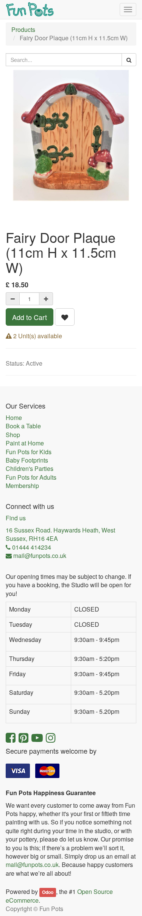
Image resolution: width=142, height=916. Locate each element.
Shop (13, 435)
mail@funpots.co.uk (32, 864)
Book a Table (23, 426)
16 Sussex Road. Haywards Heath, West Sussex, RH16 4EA (60, 534)
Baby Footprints (27, 460)
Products (23, 29)
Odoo (47, 892)
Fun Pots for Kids (28, 452)
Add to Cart (29, 317)
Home (14, 418)
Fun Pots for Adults (31, 477)
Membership (22, 486)
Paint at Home (25, 443)
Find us (16, 518)
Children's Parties (29, 468)
